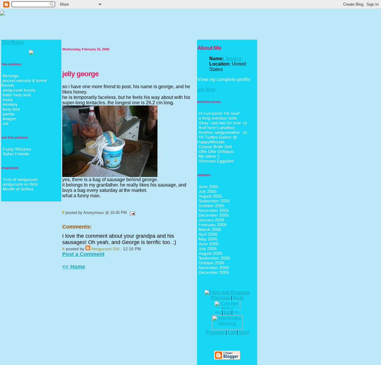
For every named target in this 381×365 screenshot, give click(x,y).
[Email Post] (131, 212)
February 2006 (213, 224)
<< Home (73, 267)
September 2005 (214, 200)
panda (9, 113)
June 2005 (208, 186)
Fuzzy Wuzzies (17, 149)
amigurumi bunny (19, 90)
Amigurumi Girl (105, 248)
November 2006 (214, 267)
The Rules (12, 42)
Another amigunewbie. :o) (223, 132)
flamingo (11, 75)
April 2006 (208, 234)
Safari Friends (16, 153)
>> (236, 312)
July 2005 (208, 191)
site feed (206, 89)
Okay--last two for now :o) (223, 122)
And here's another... (218, 127)
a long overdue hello (218, 118)
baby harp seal (17, 94)
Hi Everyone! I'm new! (219, 113)
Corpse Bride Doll (215, 146)
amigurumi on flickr (20, 184)
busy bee (11, 109)
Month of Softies (18, 189)
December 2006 (214, 272)
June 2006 (208, 243)
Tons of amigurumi (20, 179)
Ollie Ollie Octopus (216, 151)
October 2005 (211, 205)
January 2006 (211, 220)
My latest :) (209, 156)
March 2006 (210, 229)
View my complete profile (223, 79)
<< (218, 312)
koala (8, 99)
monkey (10, 104)
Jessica (233, 58)
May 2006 (208, 239)
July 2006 (208, 248)
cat (5, 123)
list (227, 312)
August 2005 (210, 196)
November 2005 (214, 210)
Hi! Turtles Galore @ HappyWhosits (217, 139)
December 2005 (214, 215)
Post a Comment (83, 254)
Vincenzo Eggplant (216, 161)
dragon (9, 118)
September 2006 (214, 258)
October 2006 (211, 262)
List (231, 332)
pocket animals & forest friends (24, 83)
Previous (220, 297)
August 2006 (210, 253)
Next (238, 297)
